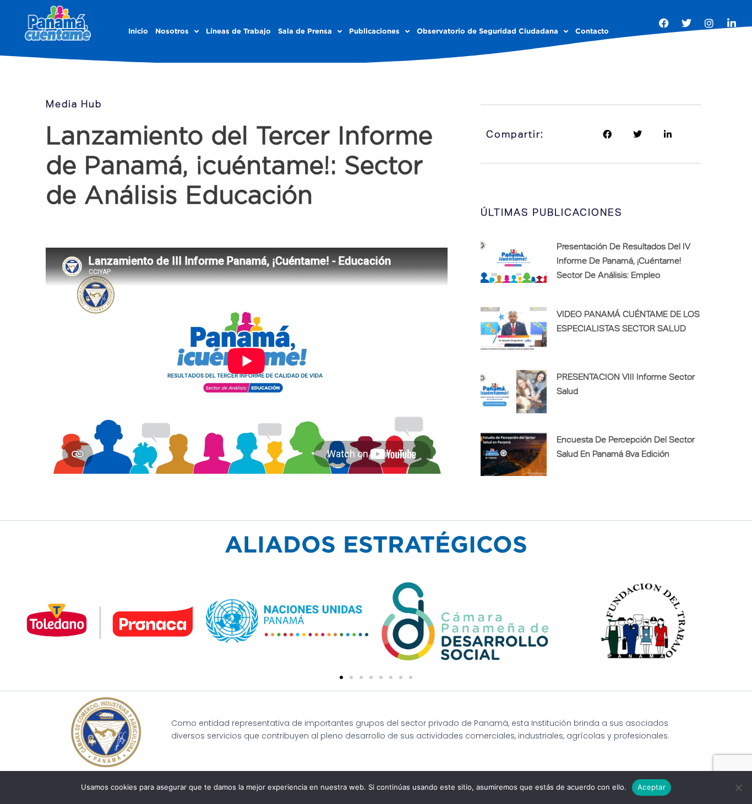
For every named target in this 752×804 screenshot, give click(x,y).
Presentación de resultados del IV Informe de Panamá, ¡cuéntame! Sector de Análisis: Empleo (623, 260)
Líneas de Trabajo (238, 31)
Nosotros (172, 31)
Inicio (138, 31)
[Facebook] (664, 23)
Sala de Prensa (305, 31)
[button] (607, 134)
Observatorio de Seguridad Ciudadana (487, 31)
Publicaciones (374, 31)
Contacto (592, 31)
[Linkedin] (732, 23)
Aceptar (651, 787)
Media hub (74, 104)
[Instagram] (709, 23)
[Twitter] (686, 23)
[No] (738, 787)
